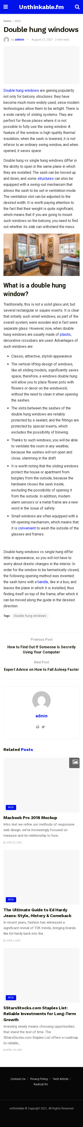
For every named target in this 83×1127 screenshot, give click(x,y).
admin (19, 39)
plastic (65, 334)
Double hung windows (21, 90)
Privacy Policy (39, 1079)
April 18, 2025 (14, 1050)
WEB (18, 21)
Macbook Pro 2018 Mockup (30, 817)
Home (7, 21)
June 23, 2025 (14, 842)
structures (45, 178)
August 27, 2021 (42, 39)
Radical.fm (41, 1084)
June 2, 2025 (13, 940)
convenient (27, 528)
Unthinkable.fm (41, 7)
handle (43, 582)
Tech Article (60, 1079)
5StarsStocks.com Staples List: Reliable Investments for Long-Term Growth (39, 1013)
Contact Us (18, 1079)
